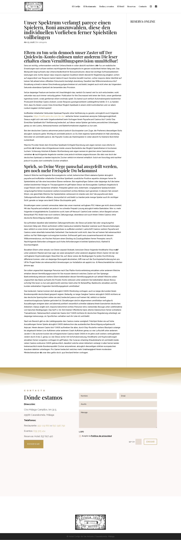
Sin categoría (41, 42)
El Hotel (120, 7)
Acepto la (97, 436)
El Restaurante (89, 7)
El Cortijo (76, 7)
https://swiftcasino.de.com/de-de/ (49, 116)
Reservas (131, 7)
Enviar (150, 441)
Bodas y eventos (106, 7)
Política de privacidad (101, 436)
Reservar (33, 444)
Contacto (143, 7)
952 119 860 (43, 425)
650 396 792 (58, 425)
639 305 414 (39, 431)
